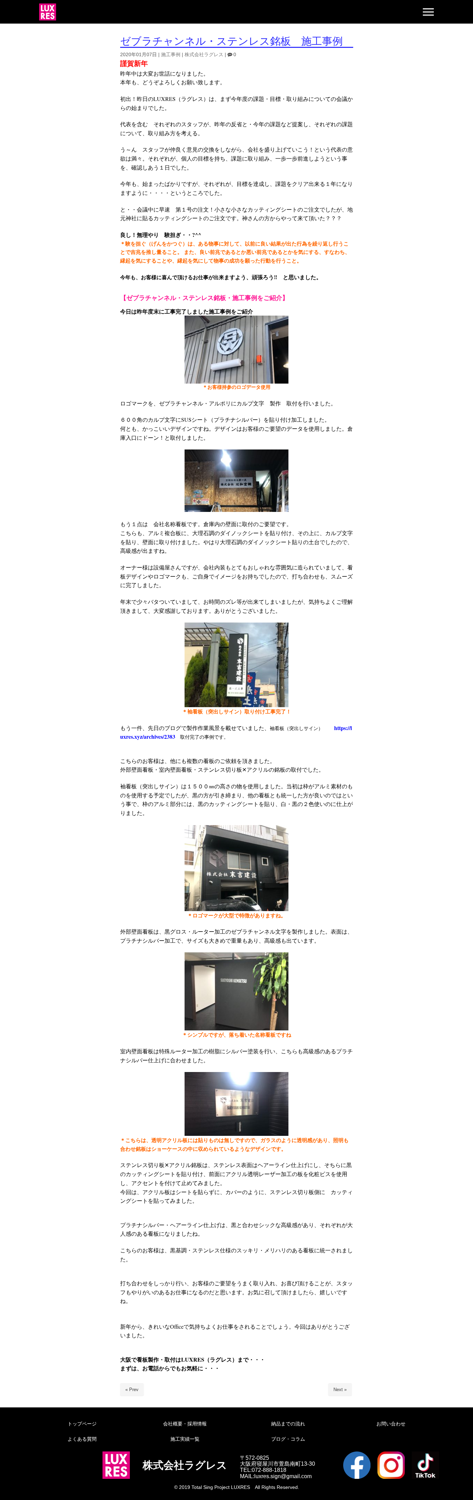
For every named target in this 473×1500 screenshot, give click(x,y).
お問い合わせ (390, 1423)
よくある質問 (82, 1439)
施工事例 (170, 54)
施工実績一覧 (184, 1439)
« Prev (132, 1389)
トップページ (82, 1423)
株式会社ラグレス (204, 54)
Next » (340, 1389)
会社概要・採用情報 (185, 1423)
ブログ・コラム (288, 1439)
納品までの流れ (288, 1423)
